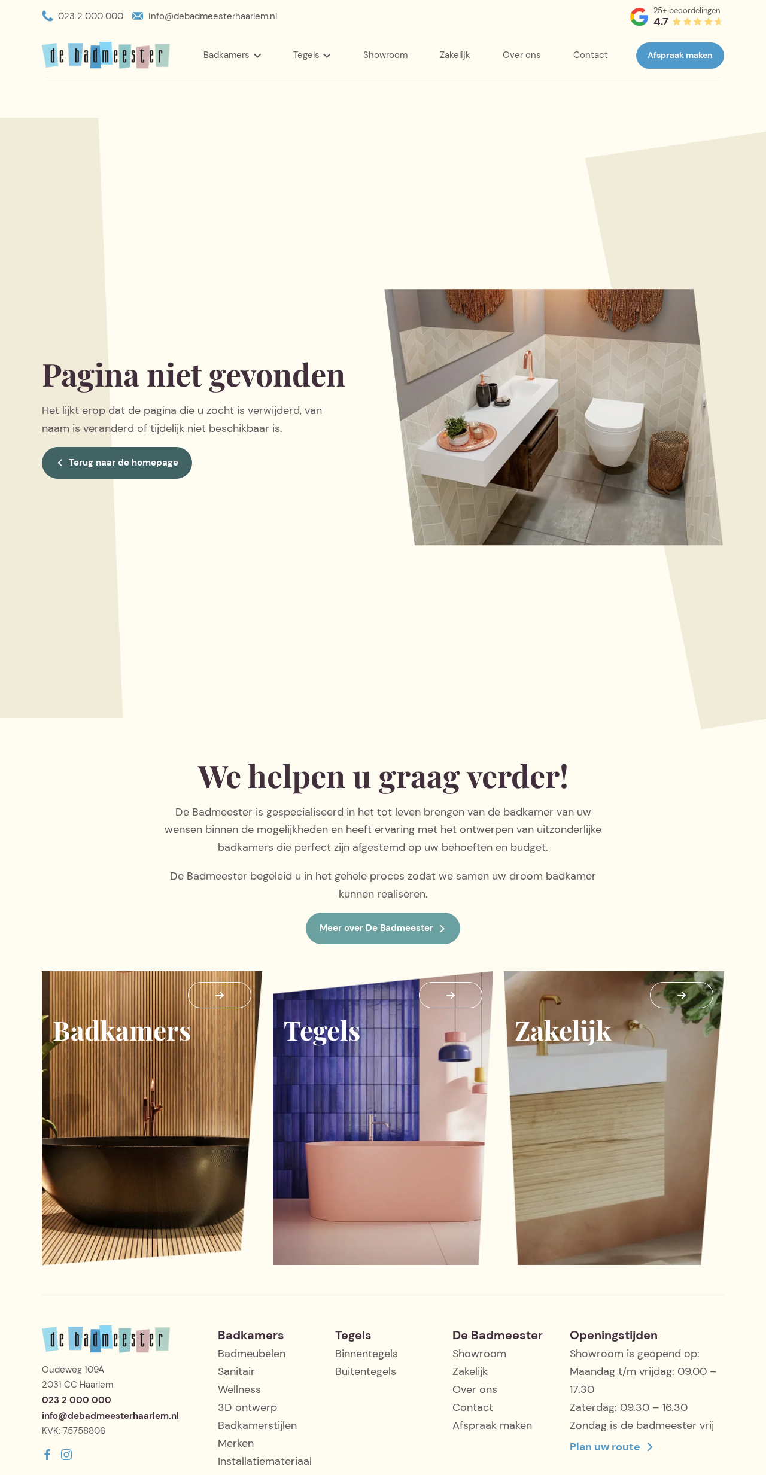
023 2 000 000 (90, 16)
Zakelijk (455, 55)
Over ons (522, 55)
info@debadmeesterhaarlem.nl (212, 16)
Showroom (385, 55)
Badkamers (226, 55)
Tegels (306, 55)
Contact (590, 55)
